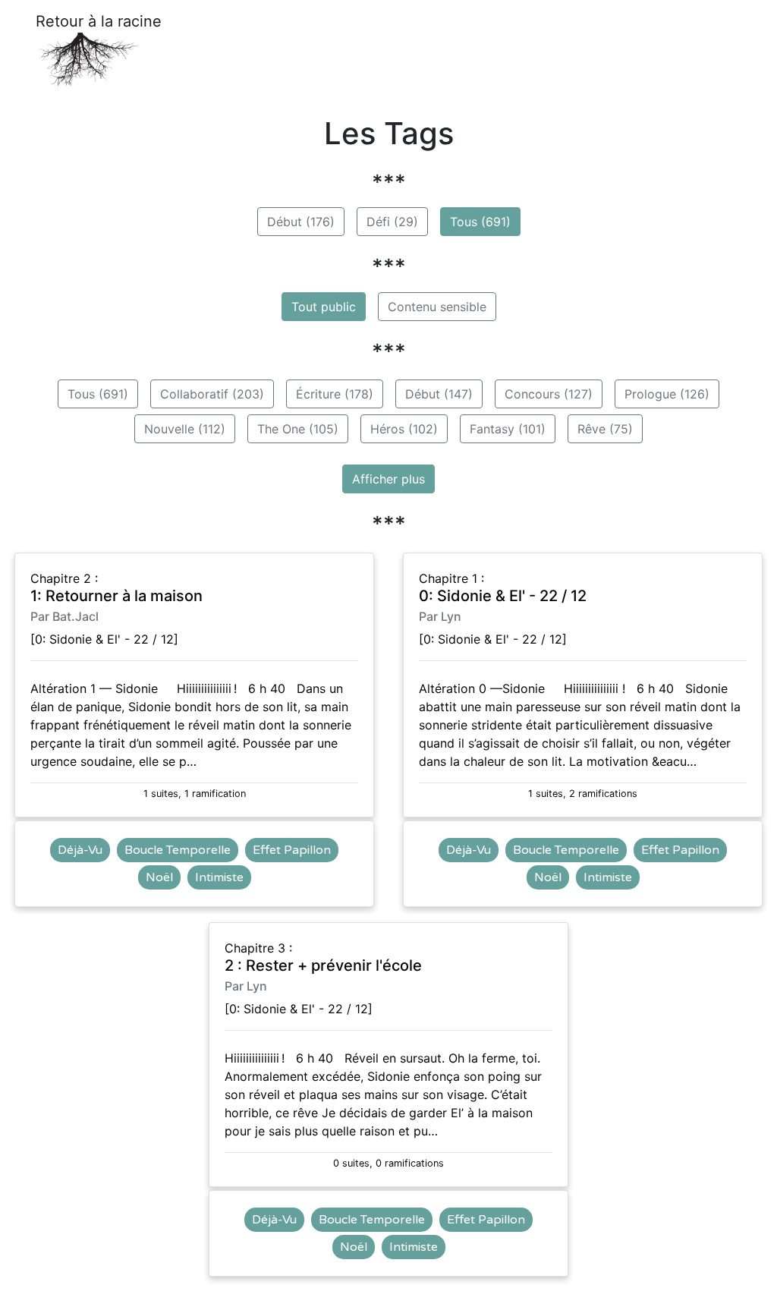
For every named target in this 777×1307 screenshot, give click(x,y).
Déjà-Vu (80, 850)
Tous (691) (480, 221)
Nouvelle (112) (184, 428)
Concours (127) (549, 394)
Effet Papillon (292, 850)
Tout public (323, 306)
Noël (159, 877)
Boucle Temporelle (177, 850)
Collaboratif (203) (212, 394)
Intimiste (219, 877)
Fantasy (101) (508, 428)
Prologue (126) (666, 394)
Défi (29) (392, 221)
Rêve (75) (605, 428)
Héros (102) (404, 428)
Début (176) (301, 221)
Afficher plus (388, 479)
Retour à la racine (99, 21)
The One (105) (297, 428)
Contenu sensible (437, 306)
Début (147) (439, 394)
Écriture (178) (334, 394)
